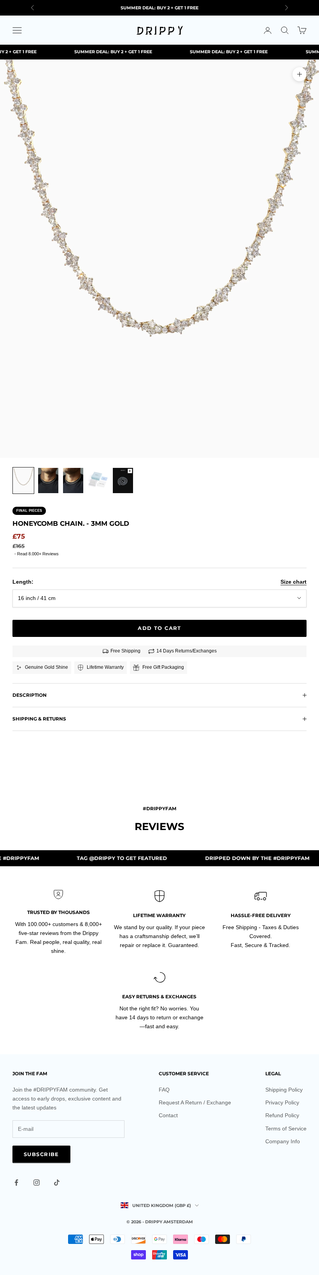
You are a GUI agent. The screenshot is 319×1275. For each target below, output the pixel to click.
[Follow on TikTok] (57, 1182)
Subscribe (41, 1154)
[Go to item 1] (23, 480)
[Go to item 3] (73, 480)
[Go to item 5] (123, 480)
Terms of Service (286, 1128)
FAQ (164, 1090)
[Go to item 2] (48, 480)
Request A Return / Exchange (195, 1102)
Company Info (282, 1141)
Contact (168, 1115)
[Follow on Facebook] (16, 1182)
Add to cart (159, 628)
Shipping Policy (284, 1090)
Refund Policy (282, 1115)
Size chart (293, 582)
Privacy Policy (282, 1102)
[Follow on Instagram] (36, 1182)
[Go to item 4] (98, 480)
